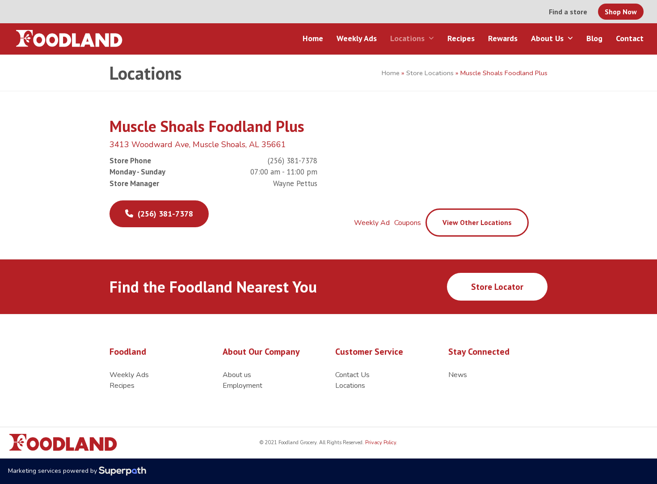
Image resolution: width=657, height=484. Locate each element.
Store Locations (430, 72)
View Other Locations (477, 222)
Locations (350, 386)
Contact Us (352, 375)
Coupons (407, 223)
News (457, 375)
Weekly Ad (372, 223)
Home (391, 72)
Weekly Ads (129, 375)
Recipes (122, 386)
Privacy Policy (380, 442)
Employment (242, 386)
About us (237, 375)
